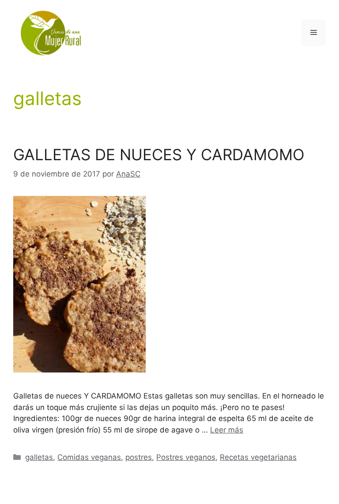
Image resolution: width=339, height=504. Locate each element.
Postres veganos (185, 457)
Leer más (226, 429)
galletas (39, 457)
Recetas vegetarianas (258, 457)
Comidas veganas (89, 457)
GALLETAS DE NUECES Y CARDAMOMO (159, 154)
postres (138, 457)
